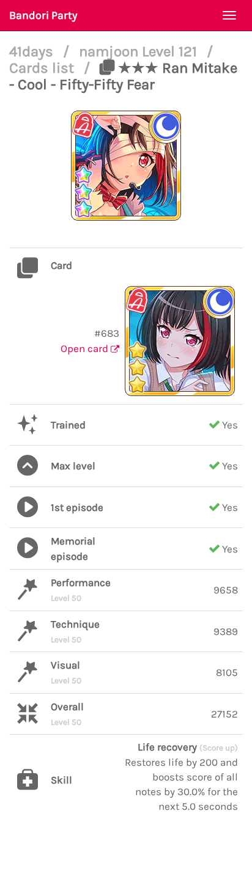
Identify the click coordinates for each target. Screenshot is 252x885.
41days (33, 51)
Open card (86, 348)
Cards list (43, 67)
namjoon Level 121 (140, 51)
